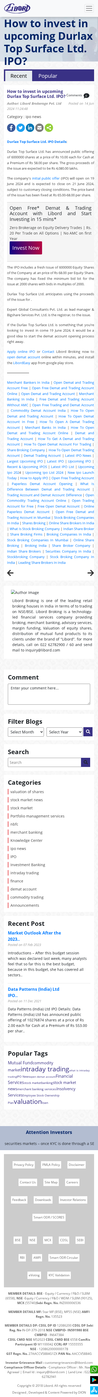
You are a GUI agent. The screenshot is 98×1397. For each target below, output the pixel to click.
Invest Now (25, 247)
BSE (18, 1240)
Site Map (51, 1182)
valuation (28, 1101)
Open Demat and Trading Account (48, 393)
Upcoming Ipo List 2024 (44, 472)
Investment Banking (27, 864)
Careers (72, 1182)
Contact (48, 351)
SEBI (80, 1240)
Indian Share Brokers (24, 551)
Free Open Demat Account (59, 506)
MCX (47, 1240)
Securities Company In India (68, 551)
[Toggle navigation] (89, 8)
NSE (33, 1240)
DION (82, 1392)
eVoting (34, 1275)
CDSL (64, 1240)
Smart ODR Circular (64, 1257)
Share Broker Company (71, 545)
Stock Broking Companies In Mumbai (37, 540)
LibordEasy (21, 362)
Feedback (19, 1200)
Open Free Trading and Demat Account (63, 405)
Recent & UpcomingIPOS (27, 466)
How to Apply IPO (34, 478)
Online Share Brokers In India (71, 523)
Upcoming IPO (79, 461)
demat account (23, 889)
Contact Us (28, 1182)
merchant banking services (36, 1089)
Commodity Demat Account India (38, 410)
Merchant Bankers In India (28, 382)
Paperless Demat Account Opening (42, 483)
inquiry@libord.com (51, 1372)
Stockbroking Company (26, 556)
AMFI (37, 1257)
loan (45, 1102)
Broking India (36, 545)
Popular (47, 75)
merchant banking (26, 832)
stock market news (26, 799)
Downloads (43, 1200)
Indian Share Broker (78, 528)
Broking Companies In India (69, 534)
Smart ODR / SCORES (49, 1217)
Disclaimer (76, 1164)
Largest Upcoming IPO (25, 461)
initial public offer (46, 178)
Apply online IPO (21, 351)
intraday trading (24, 872)
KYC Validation (59, 1275)
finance (16, 880)
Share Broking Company (26, 450)
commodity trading (27, 897)
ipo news (18, 848)
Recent (18, 75)
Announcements (24, 905)
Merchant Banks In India (45, 427)
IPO (13, 856)
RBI (22, 1257)
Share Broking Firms (26, 534)
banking (47, 1083)
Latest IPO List (62, 466)
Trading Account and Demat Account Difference (44, 495)
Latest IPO (55, 461)
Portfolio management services (37, 816)
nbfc (14, 824)
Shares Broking (33, 523)
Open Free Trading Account (72, 478)
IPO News (23, 1076)
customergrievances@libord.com (69, 1362)
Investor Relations (73, 1200)
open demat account (23, 357)
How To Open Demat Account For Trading (57, 444)
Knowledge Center (26, 840)
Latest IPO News (78, 455)
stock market (21, 807)
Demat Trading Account (42, 455)
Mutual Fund (20, 1063)
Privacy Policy (23, 1164)
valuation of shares (27, 791)
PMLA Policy (51, 1164)
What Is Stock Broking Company (35, 528)
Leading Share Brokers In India (42, 562)
